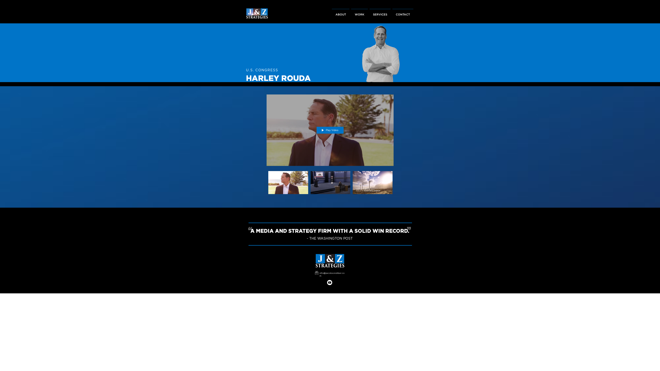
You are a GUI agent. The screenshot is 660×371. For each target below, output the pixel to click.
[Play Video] (288, 182)
